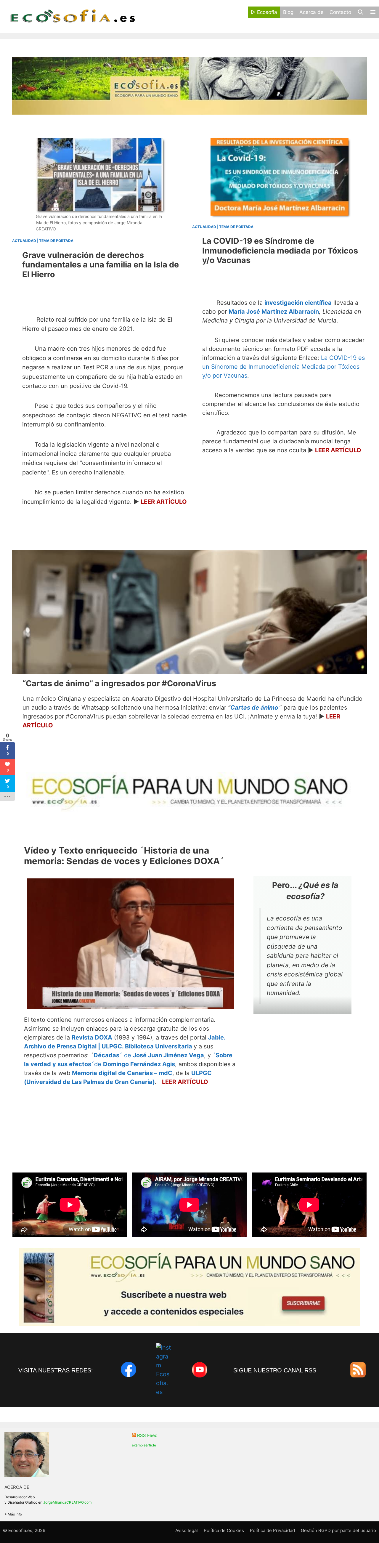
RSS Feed (147, 1435)
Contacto (340, 12)
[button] (373, 12)
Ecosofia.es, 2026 (26, 1530)
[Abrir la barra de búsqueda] (360, 12)
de (149, 1055)
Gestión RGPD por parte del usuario (338, 1530)
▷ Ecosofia (264, 12)
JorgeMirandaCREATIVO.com (67, 1502)
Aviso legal (186, 1530)
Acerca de (311, 12)
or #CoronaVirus (119, 683)
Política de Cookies (224, 1530)
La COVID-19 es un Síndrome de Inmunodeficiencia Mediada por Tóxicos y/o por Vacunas (283, 366)
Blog (288, 12)
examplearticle (144, 1445)
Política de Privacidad (272, 1530)
